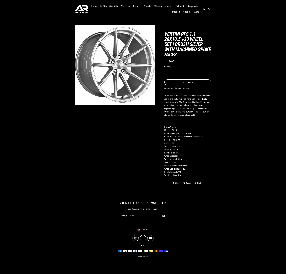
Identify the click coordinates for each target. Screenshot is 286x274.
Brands (136, 6)
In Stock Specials (109, 6)
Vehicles (125, 6)
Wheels (147, 6)
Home (94, 6)
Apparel (187, 11)
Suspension (193, 6)
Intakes (176, 11)
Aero (196, 11)
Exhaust (180, 6)
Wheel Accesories (163, 6)
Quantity (167, 66)
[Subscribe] (163, 215)
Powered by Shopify (143, 256)
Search (143, 245)
